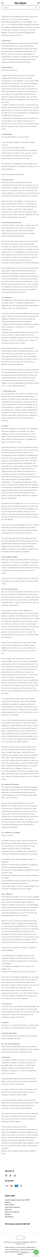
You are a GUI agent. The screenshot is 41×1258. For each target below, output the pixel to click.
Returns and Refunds (12, 1212)
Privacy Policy (9, 1205)
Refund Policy (31, 1247)
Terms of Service (10, 1247)
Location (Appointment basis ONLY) (17, 1200)
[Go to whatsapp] (36, 1252)
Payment (8, 1214)
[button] (2, 3)
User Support (9, 1217)
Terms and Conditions (12, 1207)
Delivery (8, 1202)
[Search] (36, 7)
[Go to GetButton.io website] (36, 1256)
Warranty (8, 1209)
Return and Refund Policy (13, 1252)
